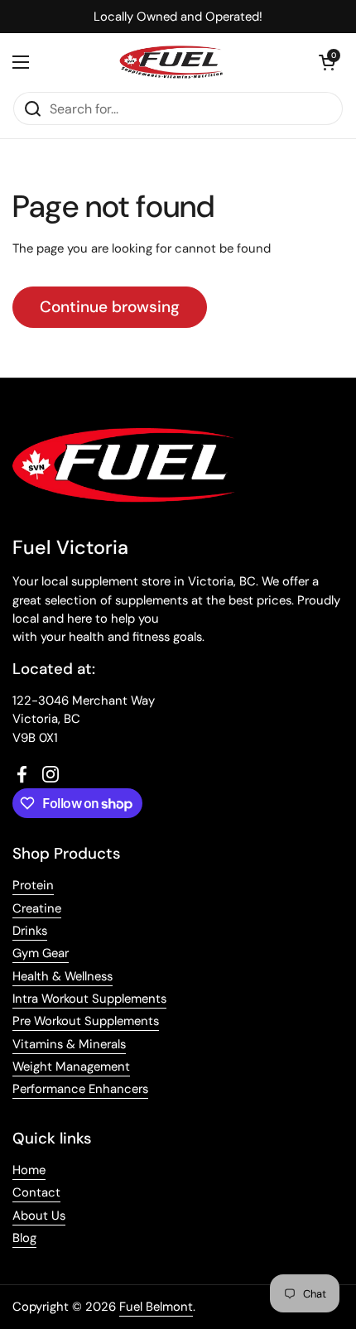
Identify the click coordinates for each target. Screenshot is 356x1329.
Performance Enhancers (80, 1089)
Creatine (36, 908)
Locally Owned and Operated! (178, 16)
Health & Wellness (62, 976)
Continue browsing (110, 306)
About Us (38, 1215)
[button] (327, 62)
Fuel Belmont (156, 1306)
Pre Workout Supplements (85, 1021)
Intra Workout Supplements (89, 998)
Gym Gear (40, 953)
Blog (24, 1238)
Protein (33, 885)
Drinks (29, 930)
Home (29, 1170)
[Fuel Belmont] (174, 62)
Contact (36, 1192)
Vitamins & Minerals (69, 1044)
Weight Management (71, 1066)
